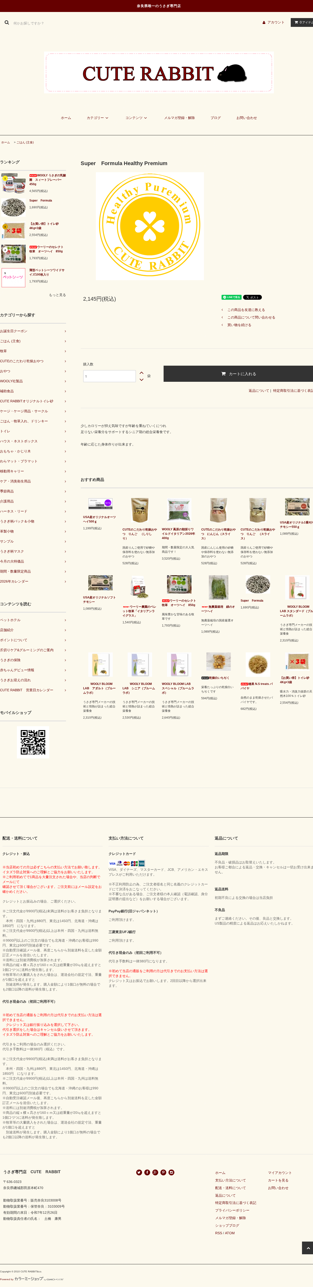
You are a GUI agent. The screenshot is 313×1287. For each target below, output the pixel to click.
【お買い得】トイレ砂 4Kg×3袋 (44, 226)
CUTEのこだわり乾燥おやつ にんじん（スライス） (218, 534)
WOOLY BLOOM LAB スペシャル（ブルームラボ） (178, 688)
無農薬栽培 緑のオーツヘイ (218, 609)
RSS (218, 1233)
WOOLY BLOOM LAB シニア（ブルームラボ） (139, 688)
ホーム (66, 118)
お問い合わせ (246, 118)
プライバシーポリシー (232, 1210)
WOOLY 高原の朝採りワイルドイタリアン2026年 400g (179, 534)
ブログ (216, 118)
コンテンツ (134, 118)
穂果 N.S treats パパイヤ (257, 686)
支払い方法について (230, 1180)
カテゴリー (95, 118)
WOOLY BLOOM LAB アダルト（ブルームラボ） (99, 688)
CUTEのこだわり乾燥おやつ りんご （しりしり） (140, 534)
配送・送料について (230, 1188)
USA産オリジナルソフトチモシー (99, 600)
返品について (259, 391)
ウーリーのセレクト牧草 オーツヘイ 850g (46, 249)
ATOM (230, 1233)
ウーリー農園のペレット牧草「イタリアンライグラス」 (139, 611)
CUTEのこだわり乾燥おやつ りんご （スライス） (258, 534)
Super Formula (42, 200)
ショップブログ (227, 1225)
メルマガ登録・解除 (179, 118)
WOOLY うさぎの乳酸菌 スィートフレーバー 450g (47, 180)
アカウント (276, 22)
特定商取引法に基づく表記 (235, 1203)
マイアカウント (280, 1173)
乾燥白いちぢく (219, 678)
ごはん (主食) (25, 142)
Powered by (6, 1279)
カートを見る (278, 1180)
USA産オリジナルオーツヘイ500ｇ (99, 519)
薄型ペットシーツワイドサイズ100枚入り (47, 272)
